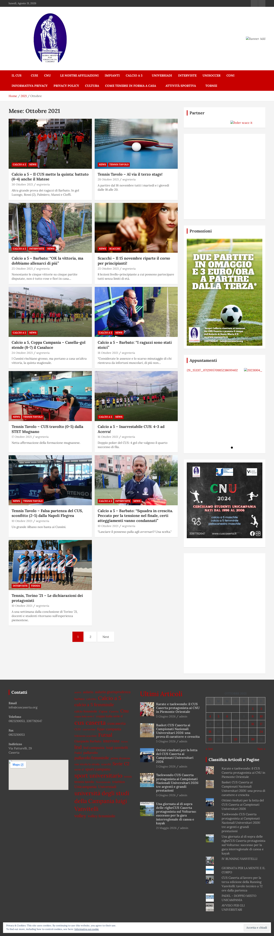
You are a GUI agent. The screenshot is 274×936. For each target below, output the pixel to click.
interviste (111, 741)
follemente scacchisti (85, 735)
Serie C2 (121, 763)
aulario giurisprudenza (113, 692)
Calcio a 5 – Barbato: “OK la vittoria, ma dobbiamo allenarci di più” (47, 261)
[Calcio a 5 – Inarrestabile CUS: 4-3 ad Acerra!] (136, 396)
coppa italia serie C (84, 716)
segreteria (43, 184)
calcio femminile (85, 711)
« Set (209, 749)
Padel (78, 753)
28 (235, 739)
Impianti (112, 75)
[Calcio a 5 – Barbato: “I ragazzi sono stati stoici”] (136, 312)
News (32, 164)
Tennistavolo (103, 782)
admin (183, 716)
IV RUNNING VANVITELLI (239, 859)
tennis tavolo (84, 782)
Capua (103, 711)
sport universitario (98, 775)
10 (261, 716)
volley (80, 815)
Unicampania (85, 786)
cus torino (89, 729)
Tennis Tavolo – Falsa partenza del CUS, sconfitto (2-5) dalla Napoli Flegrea (47, 513)
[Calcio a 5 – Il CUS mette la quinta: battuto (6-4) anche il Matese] (50, 144)
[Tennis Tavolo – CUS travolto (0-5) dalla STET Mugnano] (50, 396)
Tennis (35, 585)
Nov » (261, 749)
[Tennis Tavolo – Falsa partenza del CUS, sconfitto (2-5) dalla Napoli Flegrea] (50, 480)
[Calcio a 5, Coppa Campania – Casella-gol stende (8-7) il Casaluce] (50, 312)
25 (210, 739)
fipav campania (109, 729)
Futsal (105, 735)
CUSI (34, 75)
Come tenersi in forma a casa (130, 86)
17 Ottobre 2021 (22, 437)
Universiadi (162, 75)
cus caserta (90, 722)
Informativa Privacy (30, 86)
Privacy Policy (66, 86)
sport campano (97, 769)
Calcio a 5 (134, 75)
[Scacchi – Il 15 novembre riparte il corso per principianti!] (136, 228)
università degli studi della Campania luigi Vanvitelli (101, 801)
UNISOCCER (211, 75)
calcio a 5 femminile (94, 704)
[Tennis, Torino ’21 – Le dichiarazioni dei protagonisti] (50, 565)
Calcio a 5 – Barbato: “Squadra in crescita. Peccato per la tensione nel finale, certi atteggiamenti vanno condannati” (135, 515)
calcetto (91, 699)
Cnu (124, 711)
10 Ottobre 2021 (22, 521)
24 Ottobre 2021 (22, 353)
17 (261, 724)
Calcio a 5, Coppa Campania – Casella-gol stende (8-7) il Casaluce (48, 345)
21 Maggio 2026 (166, 828)
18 (210, 731)
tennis (128, 776)
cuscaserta (117, 723)
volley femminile (101, 816)
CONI (230, 75)
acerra (77, 692)
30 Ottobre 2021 (22, 184)
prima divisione (120, 758)
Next (105, 637)
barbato (79, 699)
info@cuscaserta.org (23, 707)
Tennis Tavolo (119, 164)
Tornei (211, 86)
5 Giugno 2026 (166, 716)
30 (252, 739)
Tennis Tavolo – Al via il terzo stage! (130, 174)
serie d (78, 769)
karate (124, 741)
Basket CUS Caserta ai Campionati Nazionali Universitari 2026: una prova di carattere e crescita (178, 731)
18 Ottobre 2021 (108, 353)
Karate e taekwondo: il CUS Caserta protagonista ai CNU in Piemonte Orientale (178, 708)
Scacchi (114, 248)
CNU (47, 75)
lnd (78, 747)
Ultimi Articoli (161, 694)
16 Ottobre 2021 (108, 437)
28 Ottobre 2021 (108, 179)
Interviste (187, 75)
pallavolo (90, 752)
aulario (88, 692)
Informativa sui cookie (86, 929)
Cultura (92, 86)
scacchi (106, 764)
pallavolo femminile (91, 757)
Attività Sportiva (180, 86)
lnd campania (94, 747)
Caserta (114, 711)
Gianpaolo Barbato (87, 741)
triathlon (118, 782)
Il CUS (16, 75)
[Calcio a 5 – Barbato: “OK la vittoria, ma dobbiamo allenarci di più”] (50, 228)
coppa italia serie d (109, 716)
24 (261, 731)
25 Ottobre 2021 (22, 268)
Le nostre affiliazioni (79, 75)
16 (252, 724)
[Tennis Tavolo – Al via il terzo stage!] (136, 144)
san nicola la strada (86, 764)
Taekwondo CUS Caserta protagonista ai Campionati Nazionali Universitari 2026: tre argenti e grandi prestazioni (177, 782)
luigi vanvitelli (117, 747)
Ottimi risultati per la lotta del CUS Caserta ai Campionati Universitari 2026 (176, 756)
